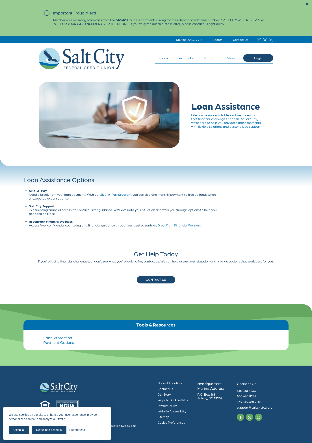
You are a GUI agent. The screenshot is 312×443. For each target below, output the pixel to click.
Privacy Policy (167, 405)
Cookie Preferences (171, 422)
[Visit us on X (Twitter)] (265, 40)
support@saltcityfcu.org (254, 407)
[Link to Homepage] (96, 388)
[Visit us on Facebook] (259, 40)
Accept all (19, 429)
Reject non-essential (49, 429)
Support (210, 58)
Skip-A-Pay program (115, 194)
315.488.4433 (246, 390)
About (231, 58)
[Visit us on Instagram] (271, 40)
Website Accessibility (172, 411)
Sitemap (163, 417)
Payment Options (58, 342)
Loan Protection (57, 337)
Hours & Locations (170, 383)
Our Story (164, 394)
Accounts (186, 58)
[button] (307, 4)
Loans (163, 58)
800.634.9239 (246, 396)
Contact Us (240, 39)
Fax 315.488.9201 (249, 402)
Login (258, 58)
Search (217, 39)
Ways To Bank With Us (173, 400)
